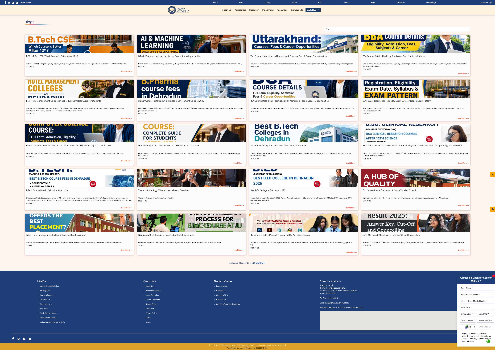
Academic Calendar (153, 291)
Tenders (347, 2)
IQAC (320, 2)
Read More (126, 71)
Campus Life (297, 10)
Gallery (267, 2)
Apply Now (311, 10)
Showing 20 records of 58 (241, 263)
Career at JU (45, 300)
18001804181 (333, 298)
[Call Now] (492, 174)
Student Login (431, 2)
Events (215, 2)
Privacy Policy (151, 313)
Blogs (373, 2)
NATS (148, 318)
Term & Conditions (153, 300)
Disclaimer (150, 309)
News (241, 2)
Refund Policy (151, 304)
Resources (282, 10)
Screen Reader (25, 3)
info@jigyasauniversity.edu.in (337, 303)
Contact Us (401, 2)
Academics (240, 10)
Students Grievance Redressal (228, 304)
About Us (226, 10)
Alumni (294, 2)
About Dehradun (152, 295)
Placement (268, 10)
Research (254, 10)
